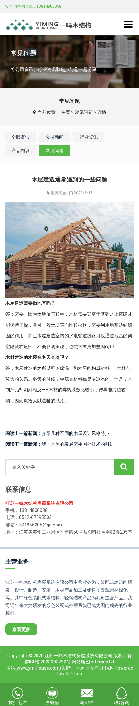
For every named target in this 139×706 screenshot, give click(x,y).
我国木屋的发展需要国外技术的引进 (59, 443)
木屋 (80, 668)
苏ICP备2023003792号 (48, 661)
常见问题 (84, 112)
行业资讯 (89, 137)
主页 (65, 112)
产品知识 (20, 150)
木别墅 (92, 668)
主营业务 (17, 561)
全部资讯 (20, 137)
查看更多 (21, 629)
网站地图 (81, 661)
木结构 (107, 668)
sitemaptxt (102, 661)
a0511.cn (72, 673)
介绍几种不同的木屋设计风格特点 (57, 433)
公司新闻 (55, 137)
